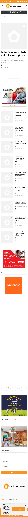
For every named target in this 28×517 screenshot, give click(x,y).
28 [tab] (8, 390)
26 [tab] (4, 390)
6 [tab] (13, 387)
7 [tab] (15, 387)
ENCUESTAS (5, 419)
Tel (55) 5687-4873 (10, 503)
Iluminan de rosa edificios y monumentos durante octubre (20, 128)
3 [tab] (6, 387)
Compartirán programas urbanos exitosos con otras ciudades (20, 174)
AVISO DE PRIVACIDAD (14, 515)
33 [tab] (19, 390)
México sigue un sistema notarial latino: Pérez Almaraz (20, 218)
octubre (10, 16)
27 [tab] (6, 390)
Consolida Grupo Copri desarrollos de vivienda (20, 203)
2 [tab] (4, 387)
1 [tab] (1, 387)
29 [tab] (10, 390)
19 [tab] (15, 389)
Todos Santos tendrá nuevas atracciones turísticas (20, 188)
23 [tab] (24, 389)
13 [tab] (1, 389)
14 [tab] (4, 389)
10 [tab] (22, 387)
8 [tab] (17, 387)
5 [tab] (10, 387)
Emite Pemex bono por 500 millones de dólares (20, 142)
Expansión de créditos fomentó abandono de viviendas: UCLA (20, 233)
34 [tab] (22, 390)
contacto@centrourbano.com (11, 499)
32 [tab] (17, 390)
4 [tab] (8, 387)
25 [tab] (1, 390)
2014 (6, 16)
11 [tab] (24, 387)
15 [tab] (6, 389)
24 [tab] (26, 389)
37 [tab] (14, 392)
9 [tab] (19, 387)
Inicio (2, 16)
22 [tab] (22, 389)
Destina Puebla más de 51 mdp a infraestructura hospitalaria (13, 53)
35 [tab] (24, 390)
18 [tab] (13, 389)
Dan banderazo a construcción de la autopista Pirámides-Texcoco (20, 159)
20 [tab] (17, 389)
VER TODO (18, 419)
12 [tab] (26, 387)
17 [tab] (10, 389)
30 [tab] (13, 390)
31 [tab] (15, 390)
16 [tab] (8, 389)
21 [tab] (19, 389)
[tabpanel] (14, 285)
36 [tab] (26, 390)
